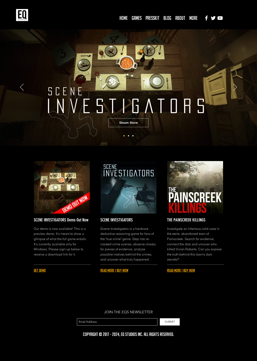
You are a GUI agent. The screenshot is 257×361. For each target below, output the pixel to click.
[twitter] (213, 18)
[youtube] (220, 18)
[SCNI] (128, 135)
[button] (137, 18)
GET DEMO (40, 270)
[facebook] (206, 18)
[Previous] (22, 87)
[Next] (235, 87)
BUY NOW (122, 270)
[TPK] (133, 135)
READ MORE (107, 270)
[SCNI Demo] (124, 135)
